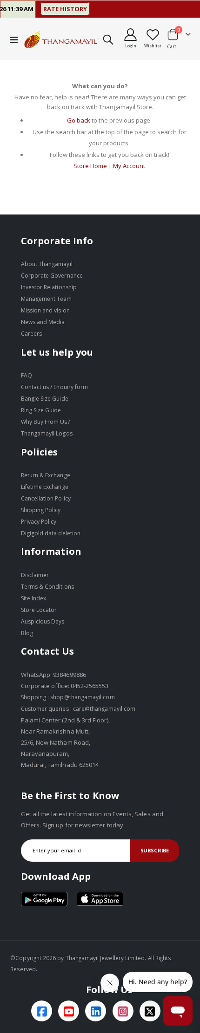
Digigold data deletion (50, 533)
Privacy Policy (39, 522)
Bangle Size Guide (44, 399)
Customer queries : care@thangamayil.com (78, 709)
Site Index (34, 598)
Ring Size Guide (41, 410)
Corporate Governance (52, 275)
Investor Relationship (49, 287)
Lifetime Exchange (44, 487)
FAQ (26, 375)
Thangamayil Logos (47, 433)
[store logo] (61, 39)
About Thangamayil (47, 264)
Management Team (46, 299)
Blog (27, 633)
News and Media (43, 322)
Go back (78, 120)
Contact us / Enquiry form (54, 387)
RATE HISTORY (58, 9)
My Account (129, 166)
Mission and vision (45, 310)
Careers (31, 334)
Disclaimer (35, 575)
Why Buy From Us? (45, 422)
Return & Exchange (45, 475)
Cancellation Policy (46, 498)
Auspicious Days (43, 621)
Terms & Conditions (47, 587)
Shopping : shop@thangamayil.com (68, 697)
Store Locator (39, 610)
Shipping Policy (41, 510)
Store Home (90, 166)
